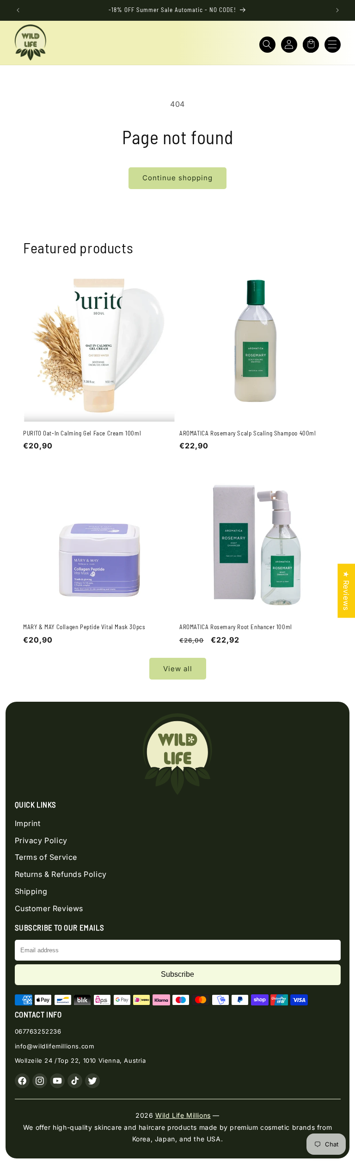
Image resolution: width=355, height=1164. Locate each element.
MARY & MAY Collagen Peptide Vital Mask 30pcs (84, 627)
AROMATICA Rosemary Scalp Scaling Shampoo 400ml (247, 433)
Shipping (31, 891)
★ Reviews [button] (346, 590)
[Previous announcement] (18, 10)
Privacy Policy (41, 840)
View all (177, 668)
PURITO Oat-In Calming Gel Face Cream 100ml (82, 433)
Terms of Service (46, 857)
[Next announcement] (337, 10)
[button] (267, 45)
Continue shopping (177, 177)
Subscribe (177, 974)
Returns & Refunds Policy (61, 874)
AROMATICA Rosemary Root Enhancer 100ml (235, 627)
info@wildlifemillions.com (54, 1046)
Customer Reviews (49, 908)
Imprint (28, 823)
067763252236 (38, 1031)
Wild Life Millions (183, 1115)
